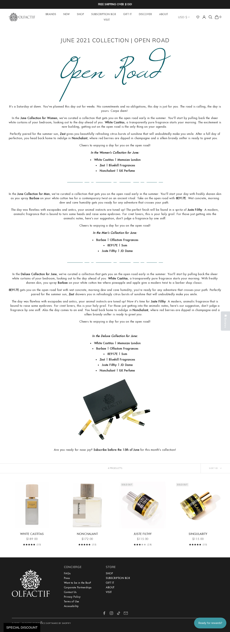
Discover (145, 14)
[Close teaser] (41, 622)
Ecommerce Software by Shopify (52, 623)
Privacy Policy (72, 596)
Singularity (198, 534)
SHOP (109, 573)
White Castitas (32, 534)
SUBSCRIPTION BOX (118, 578)
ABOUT (110, 587)
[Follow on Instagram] (111, 613)
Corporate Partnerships (78, 587)
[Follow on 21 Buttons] (126, 613)
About (163, 14)
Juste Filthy (143, 534)
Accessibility (71, 606)
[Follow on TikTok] (118, 613)
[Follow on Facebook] (104, 613)
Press (67, 578)
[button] (198, 17)
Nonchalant (87, 534)
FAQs (67, 573)
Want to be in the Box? (77, 582)
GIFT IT (110, 582)
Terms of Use (71, 601)
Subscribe (100, 450)
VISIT (109, 592)
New (66, 14)
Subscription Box (103, 14)
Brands (51, 14)
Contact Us (70, 592)
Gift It (127, 14)
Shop (80, 14)
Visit (107, 19)
